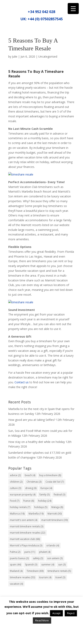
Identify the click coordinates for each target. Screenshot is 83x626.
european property (22, 494)
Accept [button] (56, 613)
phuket (44, 552)
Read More (42, 620)
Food (14, 500)
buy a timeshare (50, 475)
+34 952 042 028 (41, 11)
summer (47, 564)
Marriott (55, 513)
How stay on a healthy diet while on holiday (36, 442)
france (28, 500)
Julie (14, 56)
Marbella (36, 513)
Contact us (22, 382)
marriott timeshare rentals (26, 526)
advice (15, 475)
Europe (46, 488)
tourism (45, 577)
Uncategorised (47, 56)
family (44, 494)
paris (29, 552)
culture (15, 488)
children (16, 481)
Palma (15, 552)
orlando (52, 545)
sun (62, 564)
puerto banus (19, 558)
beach (30, 475)
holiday (44, 500)
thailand (16, 571)
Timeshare (35, 571)
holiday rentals (20, 507)
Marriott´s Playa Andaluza (26, 545)
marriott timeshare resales (27, 532)
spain (15, 564)
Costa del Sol (55, 481)
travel (60, 577)
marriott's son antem (23, 520)
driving (30, 488)
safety (38, 558)
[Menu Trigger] (73, 8)
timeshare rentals (59, 571)
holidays (40, 507)
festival (59, 494)
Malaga (57, 507)
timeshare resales (22, 577)
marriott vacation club (25, 539)
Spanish (31, 564)
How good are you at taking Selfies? (31, 420)
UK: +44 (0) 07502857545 (41, 18)
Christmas (34, 481)
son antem (55, 558)
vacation (16, 583)
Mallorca (17, 513)
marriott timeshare (54, 520)
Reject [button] (71, 613)
